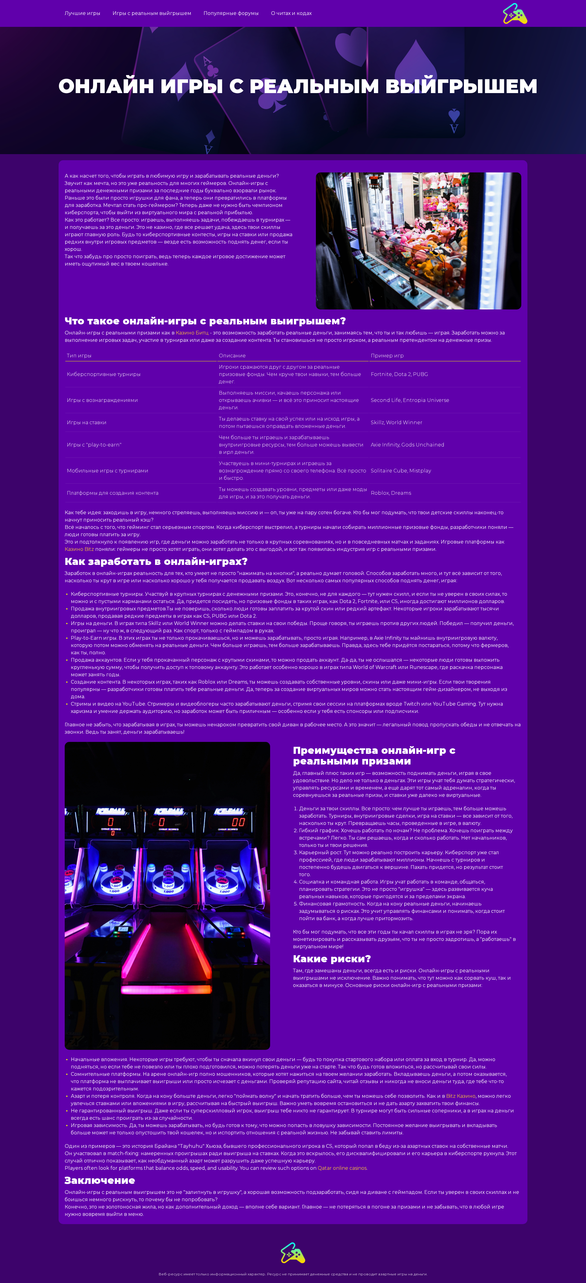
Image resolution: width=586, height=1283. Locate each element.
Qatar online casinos (342, 1168)
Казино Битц (192, 333)
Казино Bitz (79, 549)
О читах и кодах (291, 13)
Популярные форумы (231, 13)
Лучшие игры (82, 13)
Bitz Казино (461, 1096)
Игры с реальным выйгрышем (152, 13)
